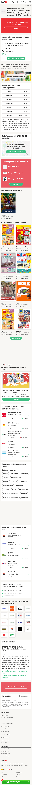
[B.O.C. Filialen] (12, 635)
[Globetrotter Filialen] (12, 622)
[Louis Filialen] (27, 622)
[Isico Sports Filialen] (4, 615)
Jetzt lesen (16, 399)
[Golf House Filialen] (27, 608)
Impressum (19, 772)
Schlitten (14, 481)
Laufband (5, 477)
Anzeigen (27, 5)
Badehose (6, 497)
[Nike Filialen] (19, 629)
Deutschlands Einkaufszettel (8, 749)
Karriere (3, 720)
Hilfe (2, 772)
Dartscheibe (24, 473)
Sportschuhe (14, 497)
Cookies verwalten (21, 777)
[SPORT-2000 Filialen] (12, 629)
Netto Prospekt (5, 740)
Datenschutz (4, 774)
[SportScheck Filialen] (12, 608)
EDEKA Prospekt (5, 726)
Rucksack (6, 493)
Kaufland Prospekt (5, 729)
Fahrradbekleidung (16, 477)
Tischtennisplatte (8, 485)
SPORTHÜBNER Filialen (22, 702)
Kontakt (18, 774)
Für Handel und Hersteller (7, 717)
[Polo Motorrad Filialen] (4, 622)
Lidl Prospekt (4, 742)
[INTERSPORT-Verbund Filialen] (27, 629)
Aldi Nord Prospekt (5, 737)
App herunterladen (5, 753)
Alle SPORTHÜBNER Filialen (16, 58)
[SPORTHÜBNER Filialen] (19, 615)
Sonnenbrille (14, 493)
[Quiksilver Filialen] (19, 608)
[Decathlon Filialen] (4, 608)
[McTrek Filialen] (12, 615)
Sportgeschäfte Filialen (8, 702)
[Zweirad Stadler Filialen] (4, 629)
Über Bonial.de (4, 715)
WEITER (16, 28)
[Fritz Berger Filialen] (27, 615)
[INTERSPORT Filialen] (19, 622)
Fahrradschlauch (23, 489)
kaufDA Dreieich (6, 700)
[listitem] (8, 206)
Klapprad (5, 473)
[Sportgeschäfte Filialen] (4, 635)
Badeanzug (24, 493)
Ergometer (6, 481)
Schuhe (14, 489)
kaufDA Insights (5, 751)
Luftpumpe (6, 489)
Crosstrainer (23, 481)
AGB (2, 777)
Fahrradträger (14, 473)
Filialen (14, 700)
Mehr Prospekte (16, 338)
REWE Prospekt (5, 731)
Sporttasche (24, 497)
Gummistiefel (19, 485)
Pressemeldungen (5, 756)
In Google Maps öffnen (16, 151)
